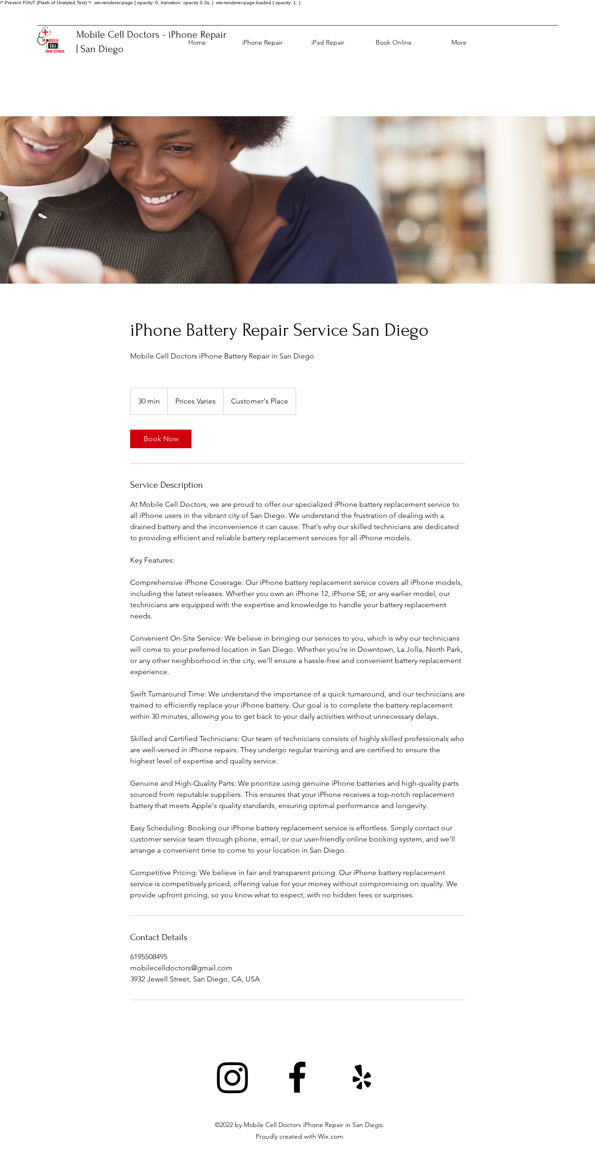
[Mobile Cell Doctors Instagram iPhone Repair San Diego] (232, 1077)
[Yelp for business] (362, 1077)
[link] (161, 439)
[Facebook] (297, 1077)
